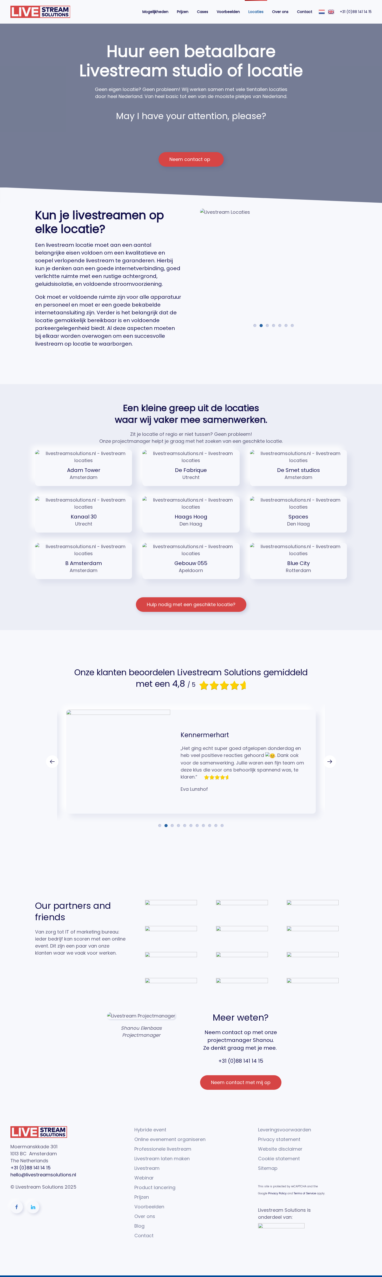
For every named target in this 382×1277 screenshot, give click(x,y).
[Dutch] (322, 11)
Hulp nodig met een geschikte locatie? (191, 604)
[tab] (254, 325)
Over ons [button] (280, 11)
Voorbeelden (228, 11)
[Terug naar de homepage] (40, 11)
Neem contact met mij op (241, 1082)
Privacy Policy (277, 1193)
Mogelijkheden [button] (155, 11)
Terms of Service (305, 1193)
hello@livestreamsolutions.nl (43, 1174)
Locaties (256, 11)
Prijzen (182, 11)
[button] (52, 761)
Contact (304, 11)
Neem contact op (189, 159)
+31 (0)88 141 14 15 (356, 11)
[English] (331, 11)
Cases (202, 11)
